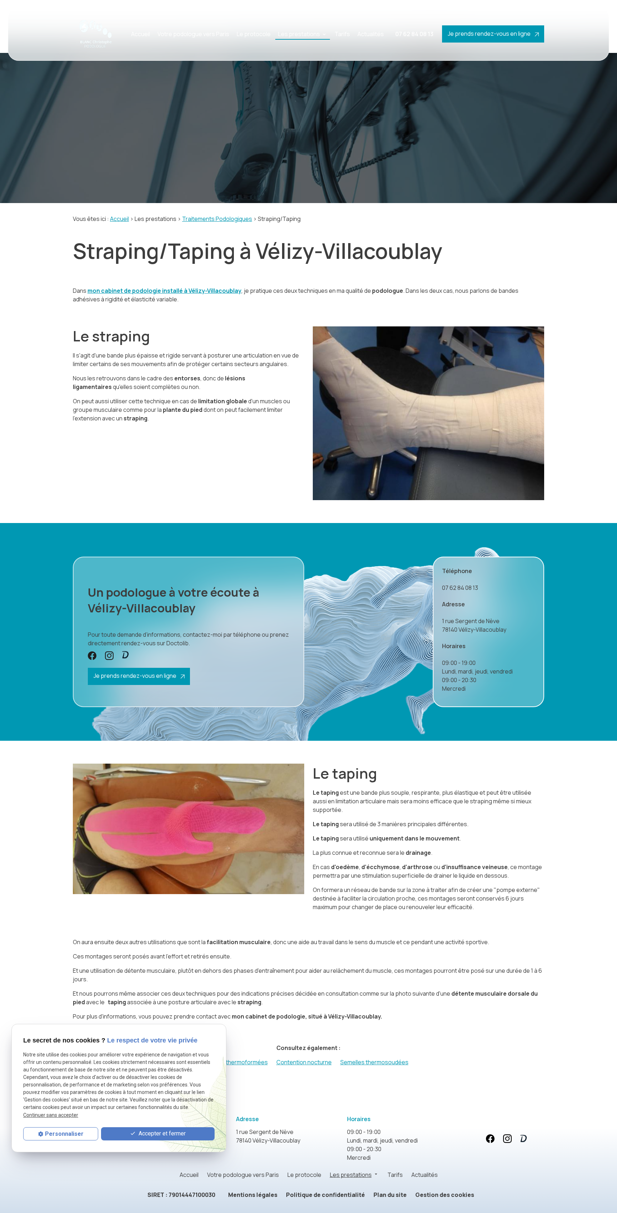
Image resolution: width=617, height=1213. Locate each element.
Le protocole (254, 34)
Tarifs (342, 34)
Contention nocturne (304, 1062)
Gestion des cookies (444, 1195)
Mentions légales (252, 1195)
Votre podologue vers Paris (193, 34)
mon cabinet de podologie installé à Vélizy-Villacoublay (164, 291)
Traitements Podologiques (217, 219)
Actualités (370, 34)
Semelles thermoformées (234, 1062)
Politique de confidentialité (325, 1195)
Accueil (140, 34)
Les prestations (299, 34)
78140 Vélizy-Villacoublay (474, 625)
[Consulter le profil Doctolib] (125, 655)
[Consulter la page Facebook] (92, 655)
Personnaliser (64, 1133)
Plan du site (390, 1195)
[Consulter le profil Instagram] (109, 655)
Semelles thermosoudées (374, 1062)
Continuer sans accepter (50, 1115)
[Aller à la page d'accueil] (94, 34)
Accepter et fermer (161, 1133)
